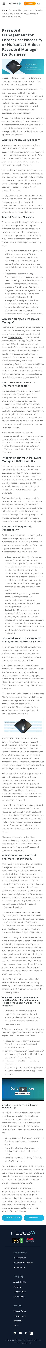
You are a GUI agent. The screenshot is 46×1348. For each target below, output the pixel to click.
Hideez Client (30, 940)
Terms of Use (19, 1316)
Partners (17, 1287)
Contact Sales (19, 1291)
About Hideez (19, 1282)
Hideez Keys (27, 660)
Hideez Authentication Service (21, 805)
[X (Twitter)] (25, 1333)
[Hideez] (23, 1233)
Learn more (34, 1218)
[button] (4, 3)
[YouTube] (20, 1333)
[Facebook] (15, 1333)
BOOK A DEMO (29, 3)
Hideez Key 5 (28, 693)
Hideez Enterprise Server (28, 877)
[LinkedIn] (31, 1333)
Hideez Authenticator (23, 1262)
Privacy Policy (19, 1311)
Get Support (19, 1296)
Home (4, 10)
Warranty (17, 1320)
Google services (15, 337)
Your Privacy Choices (24, 1343)
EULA (15, 1325)
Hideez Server (19, 1257)
